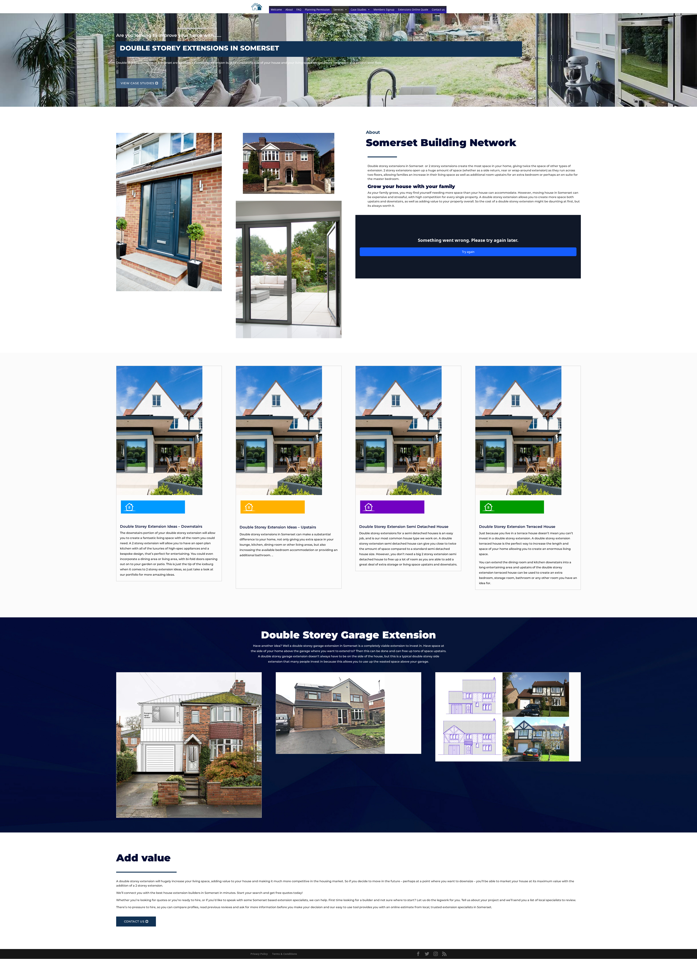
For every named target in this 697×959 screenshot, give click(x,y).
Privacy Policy (259, 954)
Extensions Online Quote (413, 9)
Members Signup (384, 9)
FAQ (298, 9)
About (289, 9)
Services (338, 9)
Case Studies (358, 9)
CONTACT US (134, 921)
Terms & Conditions (284, 954)
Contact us (438, 9)
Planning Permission (317, 9)
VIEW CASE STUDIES (137, 83)
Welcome (276, 9)
